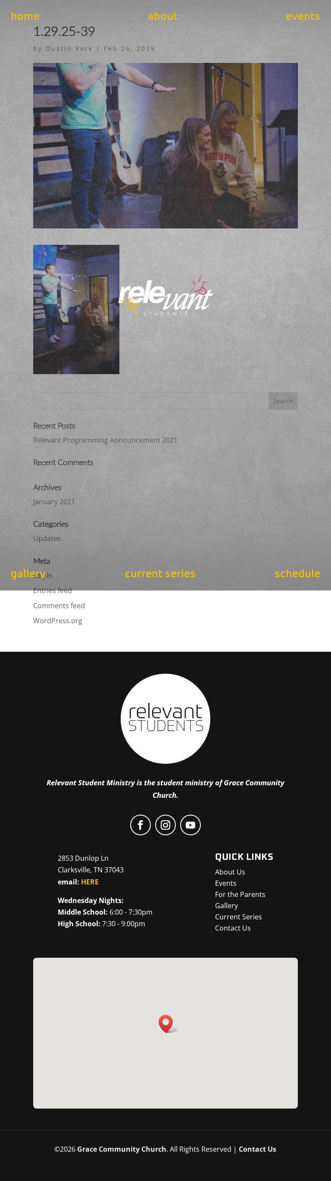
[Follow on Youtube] (190, 825)
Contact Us (257, 1149)
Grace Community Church (121, 1149)
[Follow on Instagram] (165, 825)
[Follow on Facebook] (140, 825)
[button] (168, 1024)
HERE (90, 882)
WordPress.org (57, 620)
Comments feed (59, 605)
